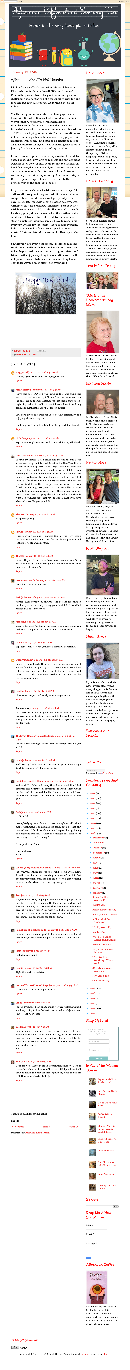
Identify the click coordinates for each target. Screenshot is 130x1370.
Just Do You (98, 905)
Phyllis (19, 532)
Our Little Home (24, 455)
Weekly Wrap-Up (101, 927)
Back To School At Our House (107, 1140)
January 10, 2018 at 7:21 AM (41, 622)
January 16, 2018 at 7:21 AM (34, 1027)
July (95, 863)
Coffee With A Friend (105, 1116)
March (97, 883)
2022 (93, 813)
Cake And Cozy (106, 1174)
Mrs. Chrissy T (23, 390)
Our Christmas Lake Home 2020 (107, 1164)
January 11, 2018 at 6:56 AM (35, 895)
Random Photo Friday (104, 910)
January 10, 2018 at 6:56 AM (39, 556)
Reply (19, 381)
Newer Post (18, 1127)
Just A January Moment (105, 914)
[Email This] (38, 351)
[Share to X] (42, 351)
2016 (93, 993)
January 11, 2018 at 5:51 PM (38, 968)
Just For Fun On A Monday (107, 1092)
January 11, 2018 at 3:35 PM (36, 951)
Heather (20, 691)
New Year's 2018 (101, 976)
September (99, 853)
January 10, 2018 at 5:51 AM (44, 438)
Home (46, 1127)
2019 (93, 828)
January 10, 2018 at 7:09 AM (51, 580)
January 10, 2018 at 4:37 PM (44, 708)
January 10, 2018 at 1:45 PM (39, 691)
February (98, 888)
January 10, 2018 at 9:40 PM (36, 812)
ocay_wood (22, 372)
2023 (93, 808)
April (96, 878)
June (95, 868)
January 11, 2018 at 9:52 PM (63, 985)
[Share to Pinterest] (45, 351)
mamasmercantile (25, 580)
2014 (93, 1003)
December (98, 838)
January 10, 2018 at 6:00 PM (40, 760)
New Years (36, 354)
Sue (18, 1027)
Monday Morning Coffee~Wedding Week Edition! (107, 1129)
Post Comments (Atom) (37, 1133)
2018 (93, 833)
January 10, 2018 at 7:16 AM (51, 597)
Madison (20, 514)
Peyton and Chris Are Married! (107, 1081)
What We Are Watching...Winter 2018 (103, 960)
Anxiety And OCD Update (107, 1187)
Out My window (24, 660)
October (97, 848)
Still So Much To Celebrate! (101, 921)
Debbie (19, 968)
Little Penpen (23, 438)
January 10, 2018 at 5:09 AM (43, 372)
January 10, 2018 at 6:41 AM (38, 532)
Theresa (20, 556)
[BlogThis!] (40, 351)
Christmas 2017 (100, 980)
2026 (93, 793)
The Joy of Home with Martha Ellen (35, 736)
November (99, 842)
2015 (92, 998)
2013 (93, 1008)
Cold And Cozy (106, 1150)
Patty (18, 951)
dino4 (85, 1354)
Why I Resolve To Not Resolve (103, 951)
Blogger (107, 1354)
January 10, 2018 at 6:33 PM (59, 781)
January (97, 893)
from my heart (23, 354)
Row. (18, 1061)
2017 (92, 988)
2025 (93, 798)
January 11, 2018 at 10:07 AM (62, 930)
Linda (19, 642)
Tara (18, 895)
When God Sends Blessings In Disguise (104, 938)
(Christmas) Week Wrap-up (102, 969)
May (95, 873)
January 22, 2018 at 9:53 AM (36, 1061)
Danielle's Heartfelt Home (30, 781)
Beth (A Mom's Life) (26, 597)
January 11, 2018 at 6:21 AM (66, 867)
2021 (93, 818)
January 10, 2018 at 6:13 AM (40, 514)
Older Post (74, 1127)
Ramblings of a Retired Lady (31, 930)
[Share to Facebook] (44, 351)
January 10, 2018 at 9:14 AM (37, 642)
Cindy (19, 1002)
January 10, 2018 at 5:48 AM (46, 390)
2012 (93, 1013)
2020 (93, 823)
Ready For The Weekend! (100, 898)
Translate (108, 773)
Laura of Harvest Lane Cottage (32, 985)
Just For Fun (98, 932)
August (97, 858)
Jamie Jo (20, 760)
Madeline (21, 622)
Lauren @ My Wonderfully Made (33, 867)
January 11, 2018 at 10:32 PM (38, 1002)
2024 (93, 803)
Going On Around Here (107, 1104)
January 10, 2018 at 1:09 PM (48, 660)
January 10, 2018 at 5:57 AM (48, 455)
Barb (18, 812)
